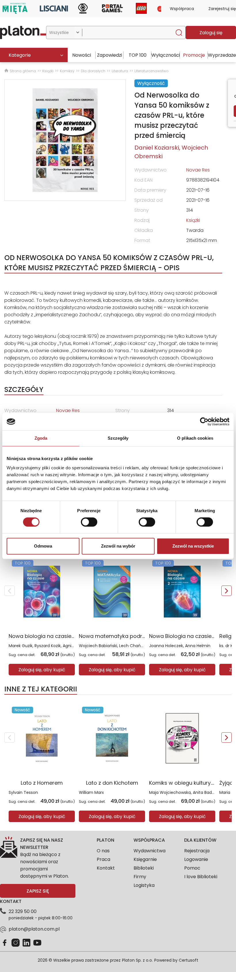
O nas (103, 850)
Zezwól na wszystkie (193, 546)
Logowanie (196, 859)
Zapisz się (37, 891)
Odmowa (43, 546)
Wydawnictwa (149, 850)
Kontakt (106, 868)
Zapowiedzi (109, 55)
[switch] (89, 522)
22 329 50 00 (23, 911)
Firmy (140, 876)
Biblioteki (144, 868)
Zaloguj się (210, 32)
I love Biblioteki (200, 876)
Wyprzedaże (222, 55)
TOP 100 (137, 55)
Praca (103, 859)
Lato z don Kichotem (112, 782)
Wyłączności (165, 55)
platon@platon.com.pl (34, 929)
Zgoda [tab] (41, 438)
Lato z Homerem (42, 782)
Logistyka (144, 885)
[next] (226, 591)
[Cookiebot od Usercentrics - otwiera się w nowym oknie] (204, 421)
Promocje (194, 55)
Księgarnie (145, 859)
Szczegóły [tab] (118, 438)
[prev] (9, 591)
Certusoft (188, 960)
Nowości (81, 55)
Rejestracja (197, 850)
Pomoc (192, 868)
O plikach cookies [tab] (195, 438)
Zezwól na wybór (118, 546)
